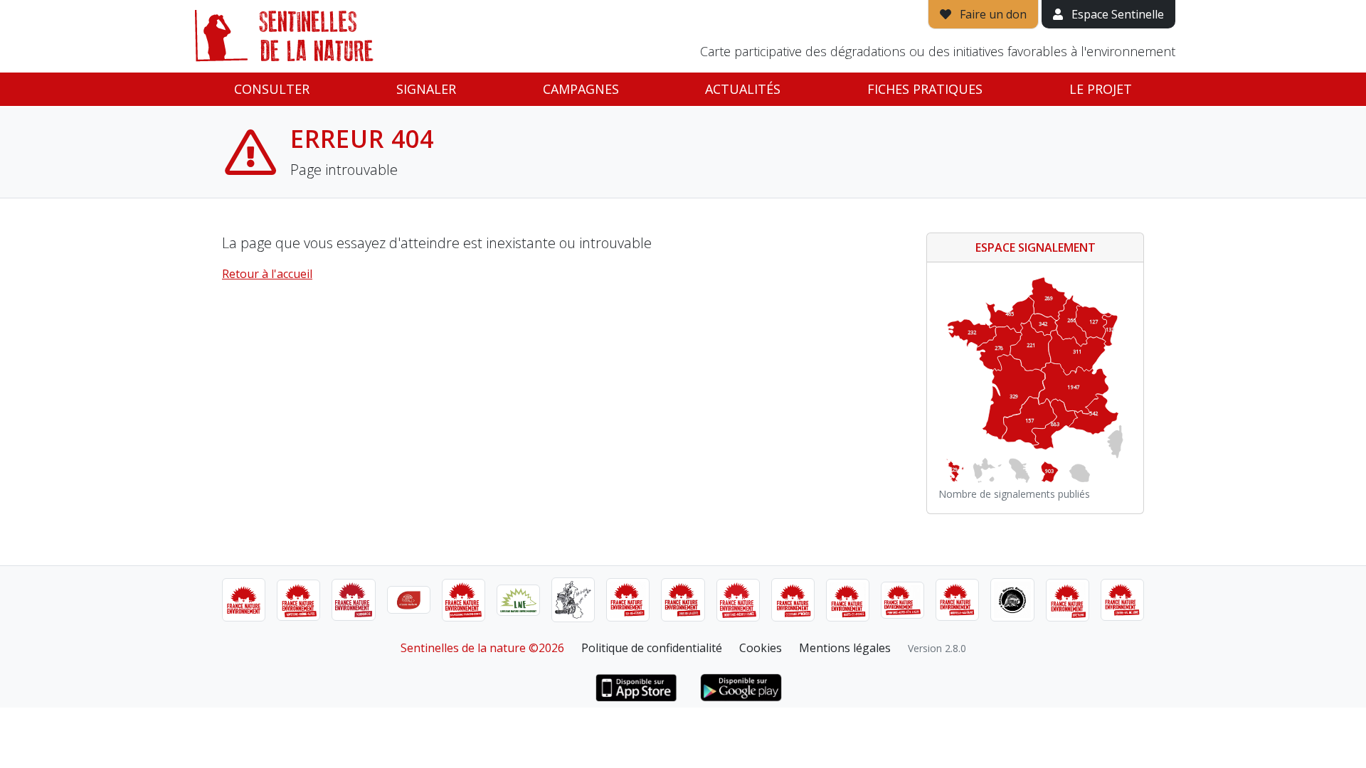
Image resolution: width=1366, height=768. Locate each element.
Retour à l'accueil (267, 274)
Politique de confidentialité (651, 648)
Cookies (760, 648)
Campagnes (581, 88)
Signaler (426, 88)
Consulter (271, 88)
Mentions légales (845, 648)
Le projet (1100, 88)
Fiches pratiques (925, 88)
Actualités (742, 88)
